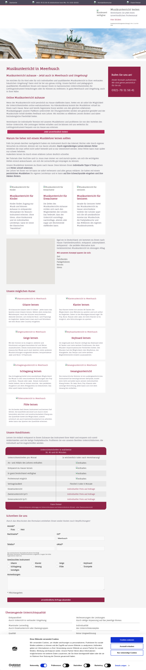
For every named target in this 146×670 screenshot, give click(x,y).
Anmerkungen (13, 574)
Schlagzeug (16, 566)
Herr (23, 529)
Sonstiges (15, 570)
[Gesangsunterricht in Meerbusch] (81, 365)
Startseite (13, 3)
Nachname (12, 534)
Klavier (38, 563)
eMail (60, 544)
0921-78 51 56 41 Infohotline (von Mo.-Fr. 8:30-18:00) (57, 3)
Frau (13, 529)
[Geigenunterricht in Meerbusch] (31, 331)
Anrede (11, 526)
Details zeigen (120, 665)
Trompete (88, 566)
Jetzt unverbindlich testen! (56, 132)
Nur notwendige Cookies (127, 653)
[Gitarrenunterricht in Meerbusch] (30, 298)
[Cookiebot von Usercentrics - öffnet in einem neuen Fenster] (15, 665)
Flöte (61, 566)
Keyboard (88, 563)
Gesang (38, 566)
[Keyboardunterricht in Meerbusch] (81, 331)
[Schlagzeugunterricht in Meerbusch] (30, 365)
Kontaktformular (105, 3)
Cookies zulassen (127, 640)
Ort (58, 534)
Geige (61, 563)
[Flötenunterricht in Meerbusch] (31, 398)
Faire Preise (136, 3)
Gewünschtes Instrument (18, 560)
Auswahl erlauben (127, 646)
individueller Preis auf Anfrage (81, 489)
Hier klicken (115, 19)
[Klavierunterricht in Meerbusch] (81, 298)
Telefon (11, 544)
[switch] (66, 665)
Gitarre (14, 563)
